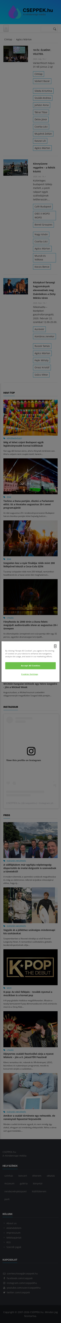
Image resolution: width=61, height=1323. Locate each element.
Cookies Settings (29, 674)
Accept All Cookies (30, 665)
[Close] (55, 646)
